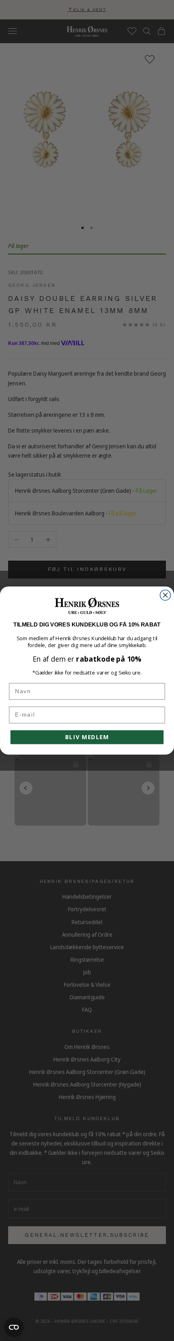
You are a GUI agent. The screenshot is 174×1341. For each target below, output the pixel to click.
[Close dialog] (165, 595)
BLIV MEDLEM (87, 737)
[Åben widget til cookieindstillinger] (13, 1327)
